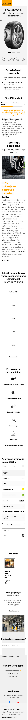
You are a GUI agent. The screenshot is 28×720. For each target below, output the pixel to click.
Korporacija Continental (12, 671)
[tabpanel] (13, 123)
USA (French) (12, 717)
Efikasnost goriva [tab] (4, 103)
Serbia (18, 3)
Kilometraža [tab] (16, 103)
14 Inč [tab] (13, 466)
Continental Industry (12, 673)
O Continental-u (12, 676)
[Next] (23, 466)
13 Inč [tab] (4, 466)
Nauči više (5, 260)
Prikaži (22, 511)
